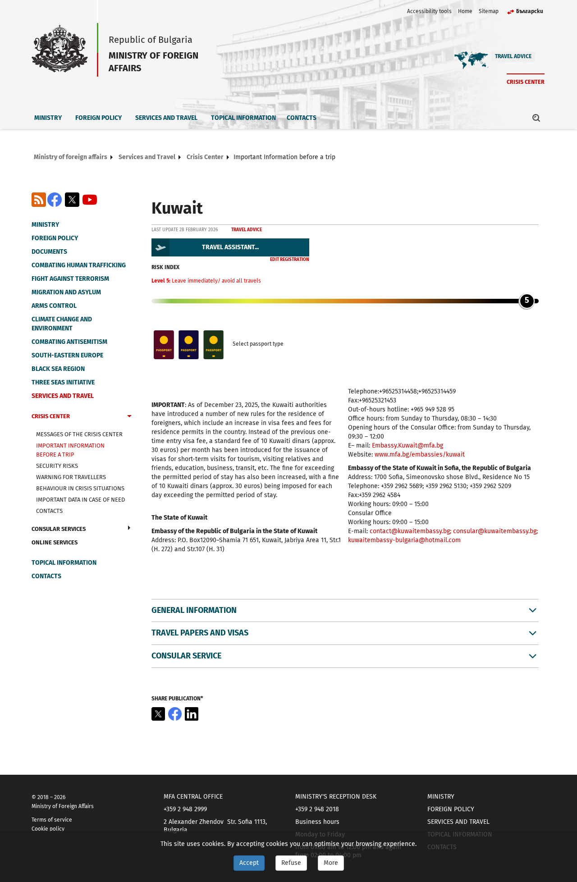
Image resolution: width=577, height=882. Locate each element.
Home (465, 11)
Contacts (301, 118)
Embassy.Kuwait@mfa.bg (408, 445)
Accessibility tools (429, 11)
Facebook (54, 199)
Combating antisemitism (69, 342)
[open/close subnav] (129, 417)
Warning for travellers (71, 477)
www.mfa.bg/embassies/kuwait (420, 454)
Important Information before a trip (70, 450)
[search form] (536, 117)
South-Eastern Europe (67, 355)
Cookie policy (48, 829)
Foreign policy (98, 118)
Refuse (291, 863)
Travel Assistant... (230, 247)
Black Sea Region (58, 369)
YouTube (89, 199)
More (331, 863)
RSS (39, 199)
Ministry (48, 118)
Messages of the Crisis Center (79, 434)
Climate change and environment (62, 323)
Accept (249, 863)
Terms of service (52, 820)
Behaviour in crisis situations (80, 488)
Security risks (57, 465)
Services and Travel (166, 118)
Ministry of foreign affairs (70, 157)
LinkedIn (191, 714)
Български (529, 11)
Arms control (54, 306)
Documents (49, 252)
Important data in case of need (80, 499)
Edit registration (289, 259)
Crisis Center (526, 81)
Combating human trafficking (79, 265)
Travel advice (513, 56)
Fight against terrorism (70, 279)
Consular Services (59, 529)
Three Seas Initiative (63, 382)
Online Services (55, 542)
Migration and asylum (66, 292)
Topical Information (243, 118)
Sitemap (489, 11)
